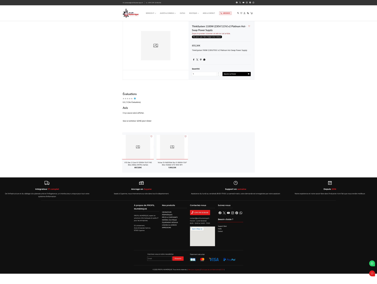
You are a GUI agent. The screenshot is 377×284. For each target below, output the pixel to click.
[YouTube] (228, 213)
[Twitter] (197, 59)
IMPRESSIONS (166, 227)
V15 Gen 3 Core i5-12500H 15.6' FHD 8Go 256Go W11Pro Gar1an (138, 163)
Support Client (222, 226)
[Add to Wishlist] (249, 26)
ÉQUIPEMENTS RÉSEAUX (170, 222)
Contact (220, 231)
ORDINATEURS (167, 212)
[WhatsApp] (204, 59)
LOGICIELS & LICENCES (169, 225)
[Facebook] (193, 59)
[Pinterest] (200, 59)
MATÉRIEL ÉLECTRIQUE (169, 220)
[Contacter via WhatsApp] (372, 263)
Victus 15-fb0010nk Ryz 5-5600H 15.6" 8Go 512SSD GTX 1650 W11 (172, 163)
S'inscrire (178, 258)
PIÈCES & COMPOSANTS (170, 217)
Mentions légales (194, 269)
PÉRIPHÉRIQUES (167, 215)
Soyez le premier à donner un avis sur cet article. (211, 33)
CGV (222, 269)
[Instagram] (232, 213)
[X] (224, 213)
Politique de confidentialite (209, 269)
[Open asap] (372, 273)
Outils (220, 229)
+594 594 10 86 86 (199, 212)
